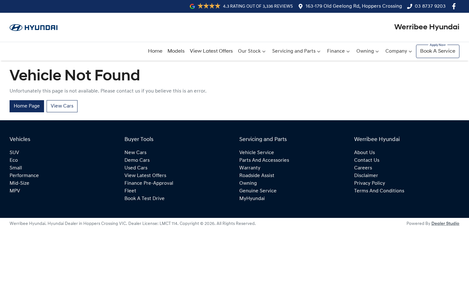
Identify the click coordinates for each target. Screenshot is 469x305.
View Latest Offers (211, 51)
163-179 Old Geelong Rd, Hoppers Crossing (354, 6)
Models (176, 51)
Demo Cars (137, 160)
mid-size (19, 183)
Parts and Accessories (264, 160)
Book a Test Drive (144, 198)
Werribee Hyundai (426, 27)
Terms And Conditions (379, 191)
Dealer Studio (445, 223)
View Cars (62, 106)
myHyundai (252, 198)
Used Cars (135, 168)
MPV (15, 191)
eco (14, 160)
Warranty (249, 168)
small (16, 168)
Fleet (130, 191)
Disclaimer (366, 175)
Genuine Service (258, 191)
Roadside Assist (256, 175)
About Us (364, 152)
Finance (336, 51)
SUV (14, 152)
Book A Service (437, 51)
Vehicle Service (256, 152)
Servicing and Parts (294, 51)
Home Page (27, 106)
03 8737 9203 (430, 6)
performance (24, 175)
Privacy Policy (369, 183)
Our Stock (249, 51)
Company (396, 51)
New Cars (135, 152)
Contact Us (366, 160)
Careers (363, 168)
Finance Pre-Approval (148, 183)
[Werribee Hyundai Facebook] (455, 6)
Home (155, 51)
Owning (365, 51)
